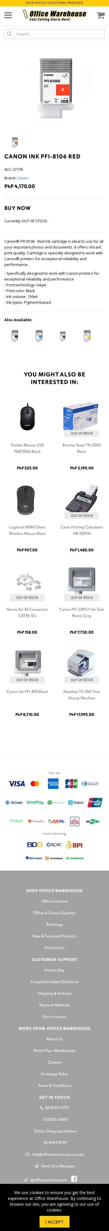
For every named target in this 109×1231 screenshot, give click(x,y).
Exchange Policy (54, 1074)
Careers (54, 1062)
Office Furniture (54, 901)
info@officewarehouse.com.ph (56, 1155)
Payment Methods (54, 1005)
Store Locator (54, 1017)
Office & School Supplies (54, 913)
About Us (55, 1039)
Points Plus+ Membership (54, 1051)
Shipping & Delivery (55, 993)
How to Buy (54, 970)
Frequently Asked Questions (54, 982)
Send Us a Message (57, 1166)
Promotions (55, 948)
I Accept (54, 1222)
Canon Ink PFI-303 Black (27, 692)
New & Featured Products (54, 936)
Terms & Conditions (54, 1086)
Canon (22, 178)
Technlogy (54, 925)
